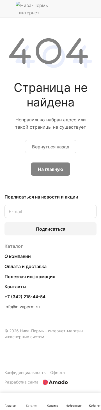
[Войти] (81, 9)
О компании (17, 256)
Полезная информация (29, 276)
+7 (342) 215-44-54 (24, 296)
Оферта (57, 372)
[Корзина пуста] (92, 9)
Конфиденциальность (25, 372)
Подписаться (50, 229)
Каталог (13, 246)
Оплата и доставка (25, 266)
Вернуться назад (50, 147)
